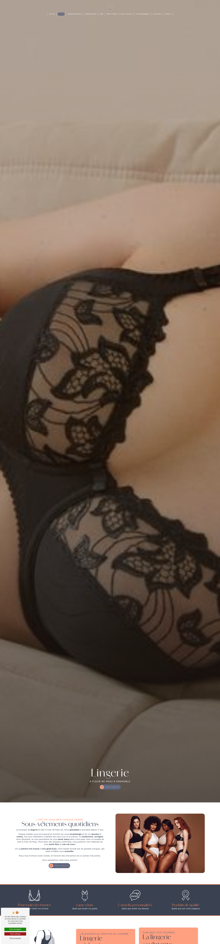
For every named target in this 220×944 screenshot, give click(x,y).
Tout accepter (15, 929)
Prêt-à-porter (112, 14)
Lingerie (61, 14)
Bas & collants (126, 14)
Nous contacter (112, 787)
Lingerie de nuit (91, 14)
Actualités (157, 14)
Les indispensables (142, 14)
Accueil (52, 14)
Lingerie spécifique (75, 14)
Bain (101, 14)
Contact (168, 14)
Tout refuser (15, 934)
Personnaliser (15, 938)
